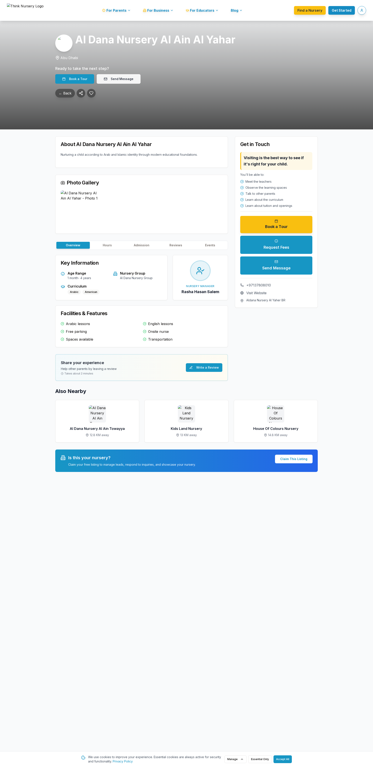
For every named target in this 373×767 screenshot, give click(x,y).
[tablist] (141, 245)
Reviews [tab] (175, 245)
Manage (232, 759)
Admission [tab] (141, 245)
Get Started (341, 10)
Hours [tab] (107, 245)
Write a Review (207, 367)
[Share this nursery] (81, 93)
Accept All (282, 759)
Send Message (122, 79)
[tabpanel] (141, 301)
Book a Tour (78, 79)
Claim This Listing (293, 459)
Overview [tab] (73, 245)
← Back (65, 93)
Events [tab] (210, 245)
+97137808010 (258, 285)
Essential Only (260, 759)
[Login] (361, 10)
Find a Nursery (309, 10)
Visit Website (256, 293)
